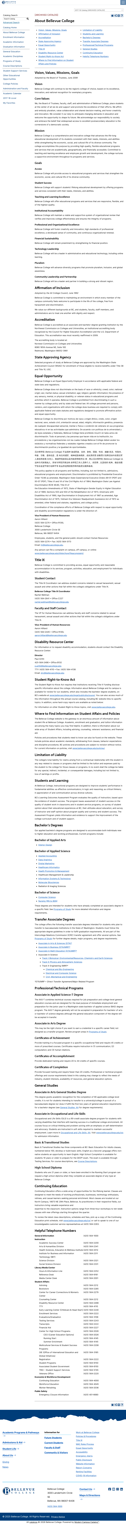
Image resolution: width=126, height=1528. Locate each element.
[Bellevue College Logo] (8, 2)
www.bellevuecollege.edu (103, 707)
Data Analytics (45, 859)
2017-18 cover (9, 98)
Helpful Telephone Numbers (96, 56)
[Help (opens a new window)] (122, 15)
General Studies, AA (69, 1107)
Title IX (41, 49)
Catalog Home (10, 27)
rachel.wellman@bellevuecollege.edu (52, 602)
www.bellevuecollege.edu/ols (109, 1132)
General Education (11, 51)
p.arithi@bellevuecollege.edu (48, 666)
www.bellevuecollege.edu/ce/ (77, 1220)
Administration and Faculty (15, 88)
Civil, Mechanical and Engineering (61, 977)
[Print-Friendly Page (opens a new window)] (118, 15)
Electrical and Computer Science (61, 973)
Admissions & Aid (12, 1442)
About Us (7, 1455)
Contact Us (85, 1489)
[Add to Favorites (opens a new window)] (112, 15)
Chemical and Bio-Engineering (60, 969)
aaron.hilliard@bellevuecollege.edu (51, 635)
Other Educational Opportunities (11, 77)
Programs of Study (12, 61)
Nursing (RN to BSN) (47, 901)
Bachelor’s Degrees (91, 37)
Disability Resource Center (50, 52)
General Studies (90, 49)
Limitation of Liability (92, 30)
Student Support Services (15, 71)
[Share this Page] (115, 15)
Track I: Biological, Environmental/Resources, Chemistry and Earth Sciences (77, 958)
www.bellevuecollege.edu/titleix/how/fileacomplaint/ (59, 553)
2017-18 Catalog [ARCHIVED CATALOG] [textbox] (90, 10)
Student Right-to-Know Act (51, 56)
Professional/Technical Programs (98, 45)
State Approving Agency (49, 41)
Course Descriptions (12, 66)
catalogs (33, 1522)
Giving (5, 1462)
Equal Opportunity (46, 45)
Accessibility (82, 1452)
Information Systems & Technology (54, 878)
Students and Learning (93, 34)
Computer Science (47, 897)
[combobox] (98, 10)
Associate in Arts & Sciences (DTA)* (55, 943)
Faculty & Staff (52, 1447)
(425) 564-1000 (54, 1506)
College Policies (10, 84)
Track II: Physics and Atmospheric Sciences (62, 962)
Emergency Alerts (84, 1456)
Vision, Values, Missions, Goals (52, 30)
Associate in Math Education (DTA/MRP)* (57, 951)
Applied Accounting (47, 856)
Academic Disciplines (13, 56)
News (5, 1467)
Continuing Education (93, 52)
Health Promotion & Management (53, 871)
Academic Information (13, 42)
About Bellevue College (14, 32)
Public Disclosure (84, 1460)
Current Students (53, 1442)
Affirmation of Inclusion (49, 34)
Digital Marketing (46, 863)
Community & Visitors (56, 1452)
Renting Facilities (84, 1471)
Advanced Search (11, 22)
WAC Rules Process (85, 1444)
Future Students (53, 1437)
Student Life (9, 1448)
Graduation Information (14, 46)
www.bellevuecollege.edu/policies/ (88, 748)
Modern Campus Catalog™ (86, 1522)
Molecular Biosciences (48, 882)
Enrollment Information (13, 37)
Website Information (85, 1464)
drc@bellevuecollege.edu (52, 673)
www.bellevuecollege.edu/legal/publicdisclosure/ (72, 695)
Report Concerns (84, 1467)
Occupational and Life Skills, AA (75, 1132)
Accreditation (44, 37)
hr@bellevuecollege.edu (52, 545)
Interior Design (45, 845)
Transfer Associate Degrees (95, 41)
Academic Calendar (12, 93)
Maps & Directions (89, 1495)
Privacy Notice (58, 1516)
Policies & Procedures (86, 1436)
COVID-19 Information (86, 1475)
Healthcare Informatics (49, 867)
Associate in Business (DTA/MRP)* (54, 947)
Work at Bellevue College (87, 1432)
